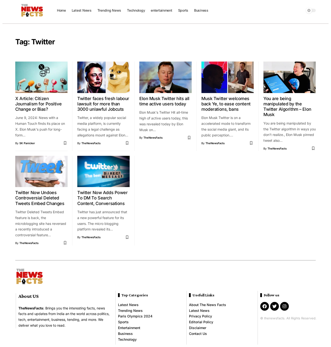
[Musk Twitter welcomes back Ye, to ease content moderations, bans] (227, 77)
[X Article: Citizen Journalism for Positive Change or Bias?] (41, 77)
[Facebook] (264, 306)
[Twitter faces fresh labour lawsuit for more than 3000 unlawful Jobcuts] (103, 77)
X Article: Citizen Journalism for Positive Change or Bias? (38, 104)
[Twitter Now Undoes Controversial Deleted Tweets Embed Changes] (41, 171)
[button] (300, 10)
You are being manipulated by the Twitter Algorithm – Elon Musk (287, 106)
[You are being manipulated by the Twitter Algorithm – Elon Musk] (289, 77)
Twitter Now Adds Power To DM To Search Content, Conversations (102, 198)
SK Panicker (27, 143)
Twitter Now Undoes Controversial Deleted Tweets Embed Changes (39, 198)
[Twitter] (274, 306)
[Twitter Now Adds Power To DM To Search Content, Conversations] (103, 171)
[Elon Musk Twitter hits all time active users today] (165, 77)
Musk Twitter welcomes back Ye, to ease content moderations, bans (226, 104)
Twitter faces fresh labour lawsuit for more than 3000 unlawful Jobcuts (103, 104)
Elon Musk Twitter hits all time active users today (164, 101)
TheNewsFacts (91, 143)
